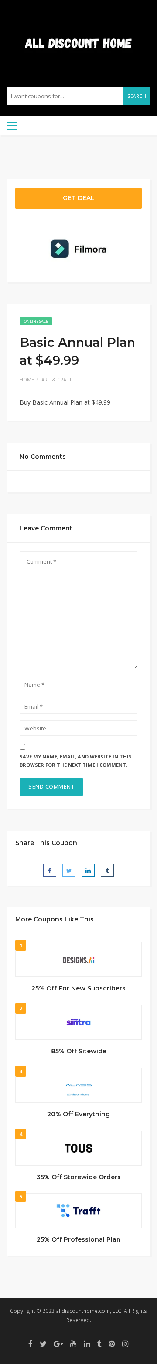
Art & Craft (56, 379)
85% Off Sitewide (78, 1051)
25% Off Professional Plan (79, 1239)
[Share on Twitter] (68, 870)
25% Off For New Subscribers (78, 988)
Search (136, 96)
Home (27, 379)
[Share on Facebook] (49, 870)
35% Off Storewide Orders (79, 1177)
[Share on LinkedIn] (88, 870)
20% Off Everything (78, 1114)
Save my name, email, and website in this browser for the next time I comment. (76, 760)
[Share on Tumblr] (107, 870)
